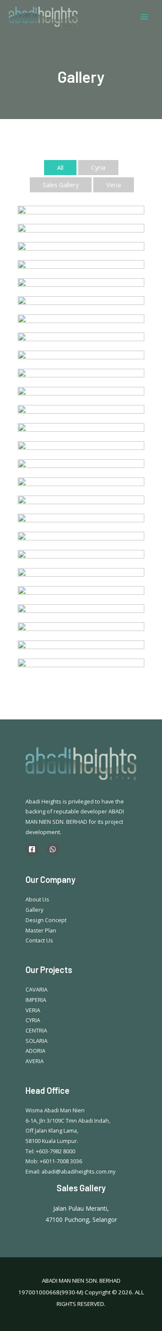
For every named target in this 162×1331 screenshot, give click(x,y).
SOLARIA (36, 1041)
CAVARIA (36, 989)
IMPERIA (35, 1000)
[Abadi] (43, 17)
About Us (37, 899)
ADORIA (35, 1051)
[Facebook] (31, 849)
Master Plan (40, 930)
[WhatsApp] (52, 849)
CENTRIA (36, 1030)
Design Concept (46, 920)
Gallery (34, 909)
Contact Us (39, 940)
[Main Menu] (144, 17)
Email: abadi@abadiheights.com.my (70, 1171)
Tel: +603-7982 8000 (50, 1151)
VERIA (32, 1010)
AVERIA (34, 1061)
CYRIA (32, 1020)
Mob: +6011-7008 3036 (53, 1161)
